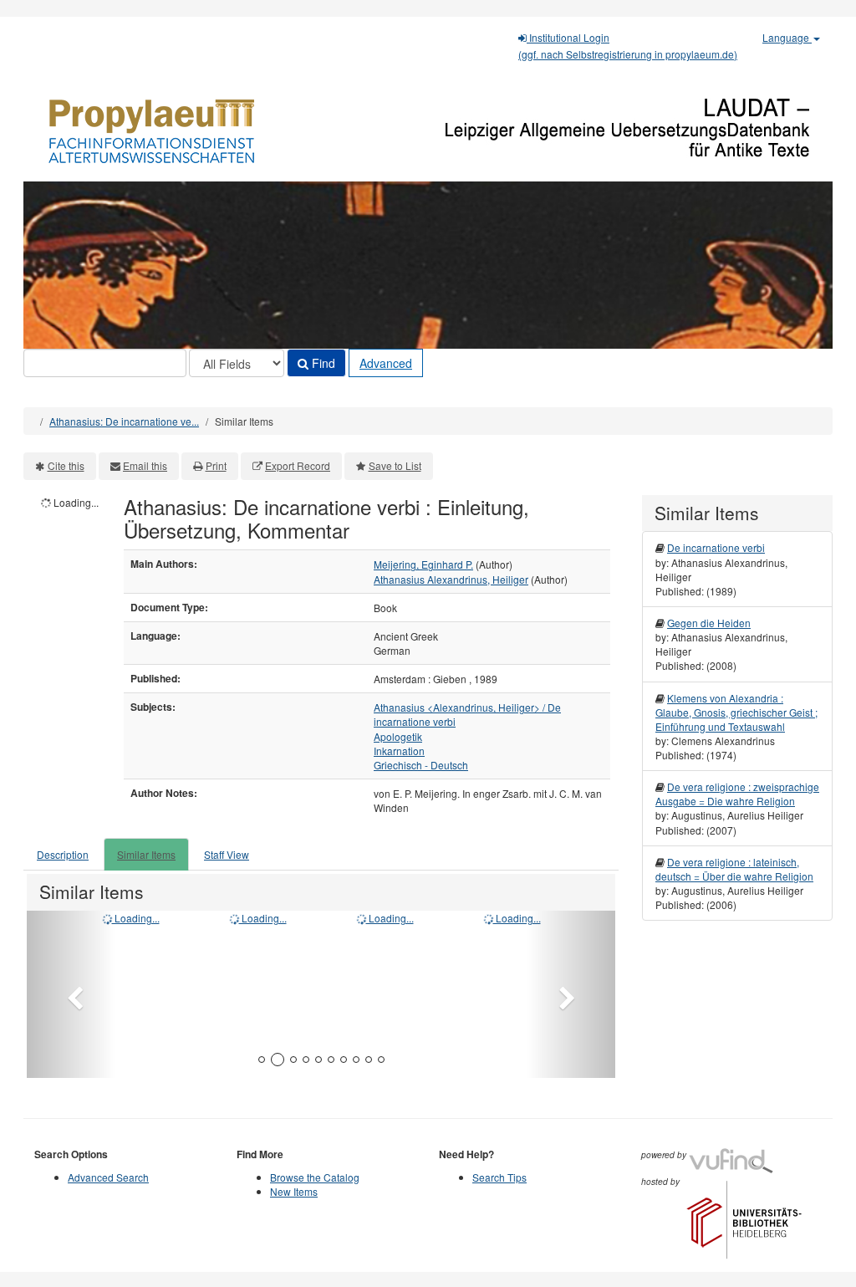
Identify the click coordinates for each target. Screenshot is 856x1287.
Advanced (385, 363)
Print (216, 465)
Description (63, 854)
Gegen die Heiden (709, 622)
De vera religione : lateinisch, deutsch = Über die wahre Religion (734, 869)
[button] (71, 994)
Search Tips (499, 1177)
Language (787, 37)
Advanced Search (108, 1177)
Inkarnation (399, 750)
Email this (145, 465)
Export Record (297, 465)
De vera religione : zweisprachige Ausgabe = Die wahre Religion (737, 793)
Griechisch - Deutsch (421, 765)
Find (321, 363)
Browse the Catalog (314, 1177)
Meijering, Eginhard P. (423, 564)
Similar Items (146, 854)
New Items (294, 1191)
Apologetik (398, 736)
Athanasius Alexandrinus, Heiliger (451, 579)
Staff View (226, 854)
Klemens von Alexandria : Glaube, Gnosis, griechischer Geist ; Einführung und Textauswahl (736, 712)
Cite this (66, 465)
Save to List (395, 465)
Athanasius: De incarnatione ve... (124, 421)
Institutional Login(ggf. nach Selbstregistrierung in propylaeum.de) (627, 45)
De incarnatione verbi (716, 547)
